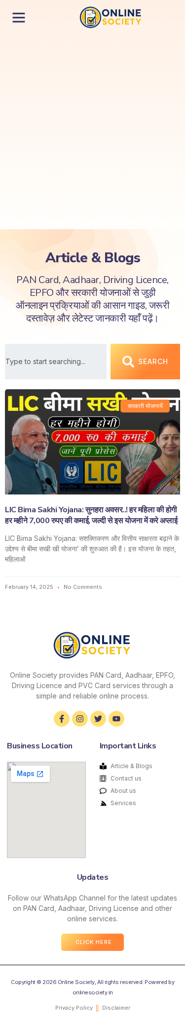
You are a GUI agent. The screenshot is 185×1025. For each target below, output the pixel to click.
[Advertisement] (92, 131)
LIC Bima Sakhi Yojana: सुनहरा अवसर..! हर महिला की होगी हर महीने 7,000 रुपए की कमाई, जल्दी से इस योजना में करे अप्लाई (91, 515)
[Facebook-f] (62, 719)
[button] (18, 17)
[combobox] (56, 361)
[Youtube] (116, 719)
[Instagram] (80, 719)
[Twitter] (98, 719)
